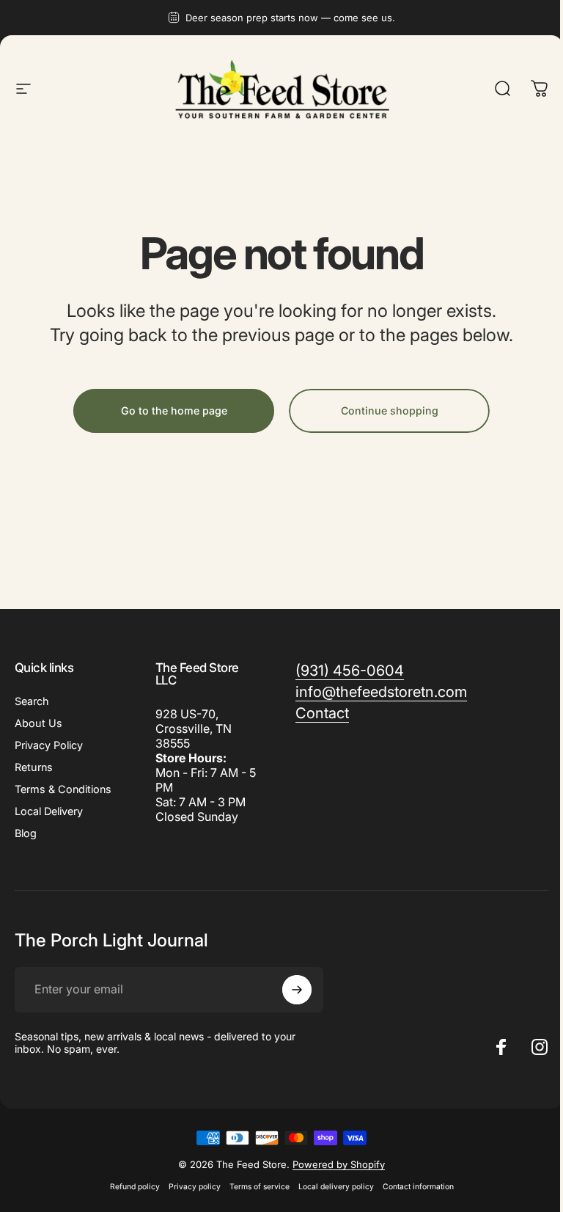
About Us (38, 723)
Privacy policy (195, 1186)
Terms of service (259, 1186)
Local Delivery (49, 811)
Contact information (418, 1186)
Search (32, 701)
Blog (26, 833)
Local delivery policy (336, 1186)
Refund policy (135, 1186)
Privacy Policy (49, 745)
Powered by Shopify (338, 1164)
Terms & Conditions (63, 789)
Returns (34, 767)
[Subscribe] (297, 989)
